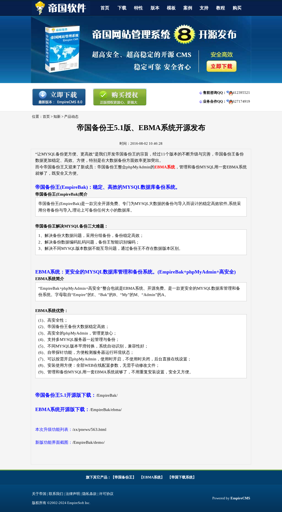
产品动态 (71, 116)
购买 (237, 8)
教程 (220, 8)
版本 (155, 8)
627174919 (241, 101)
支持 (204, 8)
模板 (171, 8)
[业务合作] (229, 101)
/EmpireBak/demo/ (88, 442)
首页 (105, 8)
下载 (122, 8)
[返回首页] (61, 14)
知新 (57, 116)
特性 (138, 8)
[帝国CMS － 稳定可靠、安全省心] (141, 82)
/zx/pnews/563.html (89, 429)
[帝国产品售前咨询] (229, 93)
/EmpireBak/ (107, 395)
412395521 (241, 93)
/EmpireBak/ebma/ (106, 409)
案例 (187, 8)
